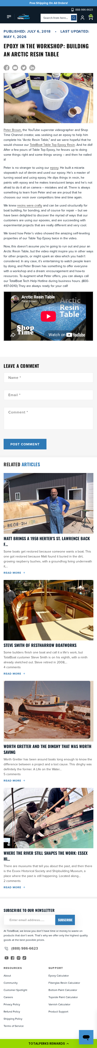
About (7, 975)
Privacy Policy (12, 1004)
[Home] (22, 17)
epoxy (54, 167)
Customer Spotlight (15, 990)
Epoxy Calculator (58, 975)
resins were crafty (29, 205)
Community (11, 983)
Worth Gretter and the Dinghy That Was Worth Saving (47, 749)
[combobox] (59, 18)
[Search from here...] (73, 17)
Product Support (58, 1011)
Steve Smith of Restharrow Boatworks (40, 645)
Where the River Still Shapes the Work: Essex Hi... (46, 856)
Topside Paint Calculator (63, 997)
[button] (48, 1043)
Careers (8, 997)
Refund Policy (12, 1011)
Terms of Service (14, 1026)
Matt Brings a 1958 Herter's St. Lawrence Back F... (47, 541)
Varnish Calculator (59, 1004)
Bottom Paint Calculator (62, 990)
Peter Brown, (13, 130)
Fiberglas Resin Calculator (64, 983)
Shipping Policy (13, 1019)
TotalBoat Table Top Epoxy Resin (52, 144)
